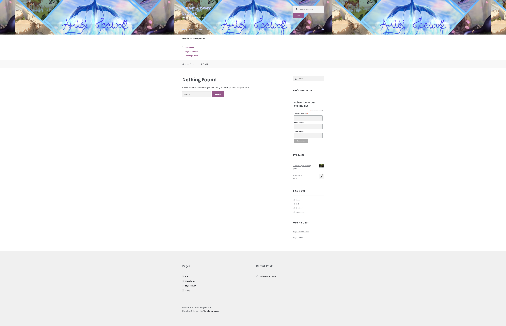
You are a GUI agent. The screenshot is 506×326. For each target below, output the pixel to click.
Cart (200, 29)
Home (187, 64)
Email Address (301, 114)
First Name (299, 122)
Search (298, 15)
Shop (209, 29)
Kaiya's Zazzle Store (301, 231)
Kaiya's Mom (298, 237)
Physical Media (191, 51)
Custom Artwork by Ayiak (196, 10)
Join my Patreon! (267, 276)
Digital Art (189, 47)
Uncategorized (191, 55)
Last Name (298, 131)
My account (187, 29)
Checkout (299, 208)
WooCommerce (210, 311)
